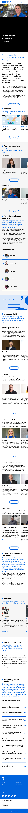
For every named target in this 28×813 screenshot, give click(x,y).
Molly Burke (5, 170)
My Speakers (19, 784)
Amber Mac (24, 352)
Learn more (7, 41)
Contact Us (14, 306)
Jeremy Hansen (6, 199)
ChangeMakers (5, 805)
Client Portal (18, 786)
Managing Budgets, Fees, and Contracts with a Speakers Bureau (10, 129)
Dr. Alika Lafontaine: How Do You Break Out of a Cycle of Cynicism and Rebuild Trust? (10, 529)
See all (14, 137)
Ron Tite (4, 396)
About (3, 782)
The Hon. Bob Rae (7, 485)
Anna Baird (24, 170)
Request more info (14, 811)
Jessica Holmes (6, 440)
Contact (4, 786)
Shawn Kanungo (6, 352)
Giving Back (18, 782)
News (3, 784)
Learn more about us (14, 103)
